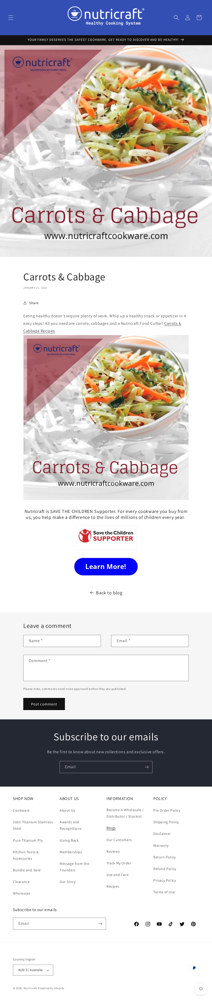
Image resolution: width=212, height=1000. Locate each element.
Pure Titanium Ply (28, 840)
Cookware (21, 810)
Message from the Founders (74, 866)
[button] (11, 17)
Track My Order (119, 863)
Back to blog (109, 593)
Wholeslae (21, 893)
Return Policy (164, 857)
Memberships (71, 852)
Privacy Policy (164, 880)
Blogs (111, 828)
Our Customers (119, 839)
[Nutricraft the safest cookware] (106, 567)
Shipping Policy (166, 822)
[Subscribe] (146, 767)
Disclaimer (162, 833)
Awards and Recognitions (70, 825)
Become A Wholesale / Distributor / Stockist (125, 813)
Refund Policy (164, 868)
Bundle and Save (27, 870)
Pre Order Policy (166, 810)
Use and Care (117, 874)
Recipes (113, 886)
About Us (67, 810)
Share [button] (34, 303)
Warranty (161, 845)
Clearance (21, 881)
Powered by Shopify (51, 988)
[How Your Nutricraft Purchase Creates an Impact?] (106, 549)
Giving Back (69, 840)
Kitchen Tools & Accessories (26, 855)
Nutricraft (30, 988)
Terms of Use (164, 892)
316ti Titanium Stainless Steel (33, 825)
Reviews (113, 851)
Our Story (67, 881)
